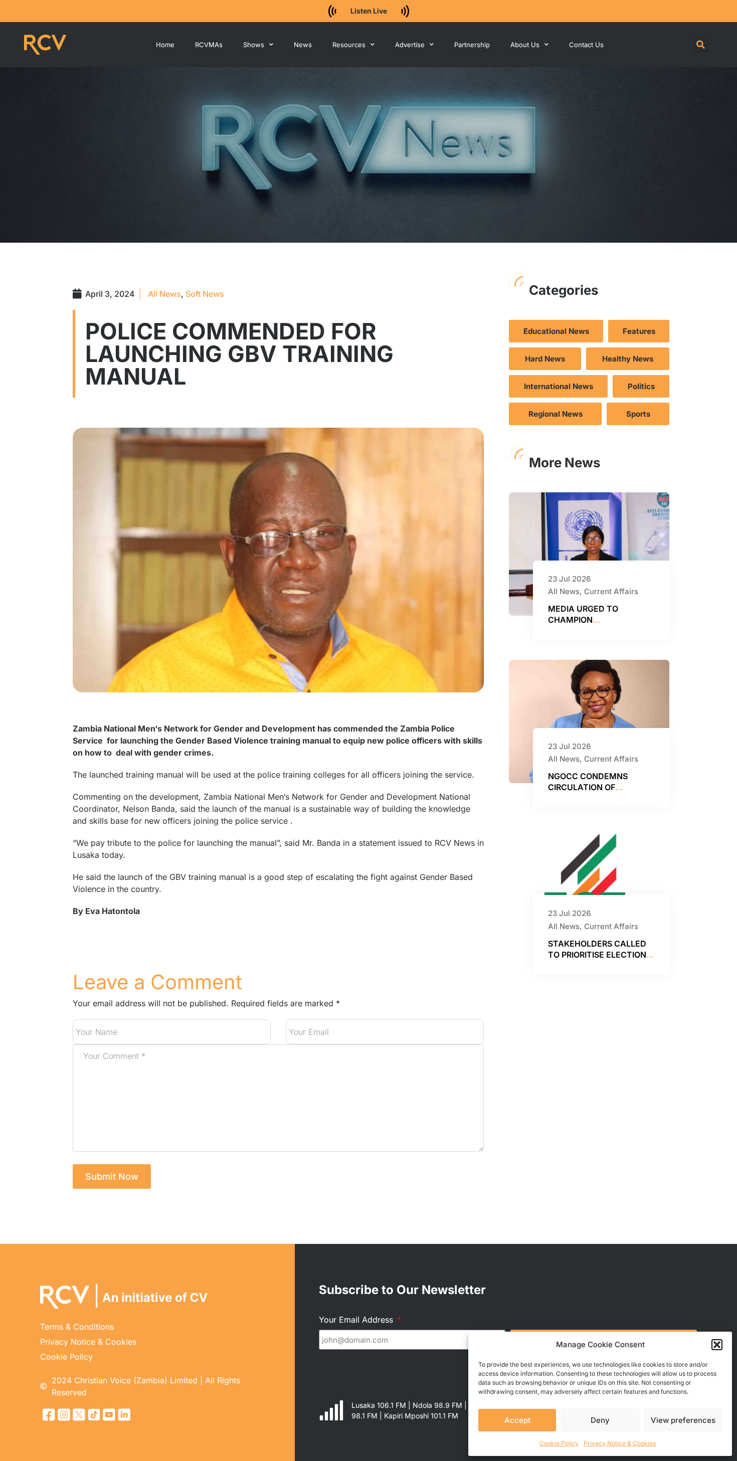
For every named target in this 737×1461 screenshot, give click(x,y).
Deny (600, 1420)
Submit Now (111, 1176)
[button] (717, 1345)
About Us (524, 45)
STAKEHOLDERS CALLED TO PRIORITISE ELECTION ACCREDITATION (597, 955)
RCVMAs (209, 45)
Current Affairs (611, 591)
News (303, 45)
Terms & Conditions (77, 1327)
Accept (517, 1420)
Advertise (410, 45)
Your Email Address (357, 1320)
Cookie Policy (559, 1443)
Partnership (472, 45)
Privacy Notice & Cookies (620, 1443)
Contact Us (586, 45)
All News (164, 294)
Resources (348, 45)
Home (165, 45)
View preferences (683, 1420)
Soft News (205, 294)
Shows (253, 45)
